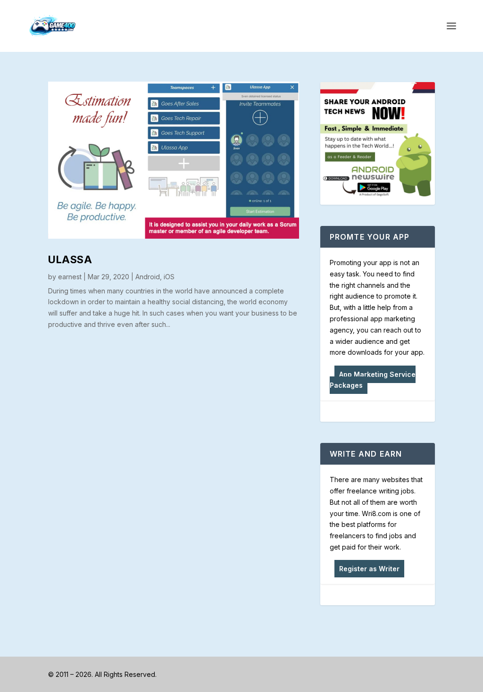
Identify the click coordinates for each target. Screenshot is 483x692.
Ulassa (70, 259)
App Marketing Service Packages (373, 380)
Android (147, 277)
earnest (70, 277)
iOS (169, 277)
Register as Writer (369, 569)
